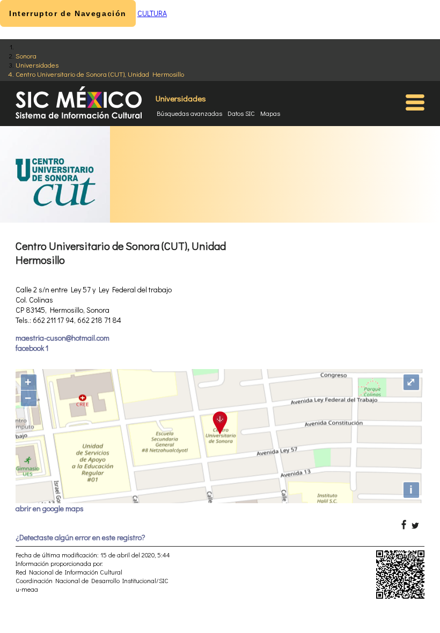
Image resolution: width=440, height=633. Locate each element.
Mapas (270, 113)
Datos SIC (241, 113)
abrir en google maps (50, 508)
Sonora (26, 55)
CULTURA (152, 13)
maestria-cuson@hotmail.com (62, 338)
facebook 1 (32, 348)
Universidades (37, 64)
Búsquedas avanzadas (189, 113)
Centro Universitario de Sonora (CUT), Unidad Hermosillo (100, 73)
